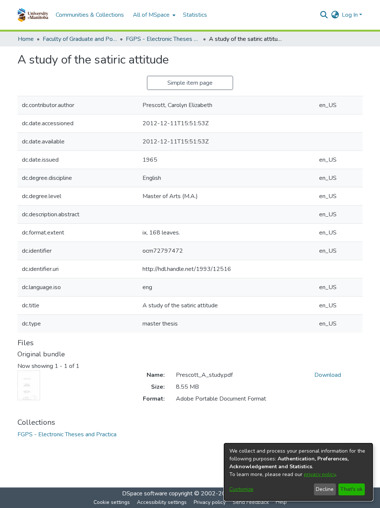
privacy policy (319, 474)
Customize (241, 489)
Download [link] (327, 375)
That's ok (351, 489)
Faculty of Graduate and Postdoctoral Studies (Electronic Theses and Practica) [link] (80, 39)
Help (281, 501)
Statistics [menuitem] (195, 15)
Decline (325, 489)
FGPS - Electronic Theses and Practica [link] (163, 39)
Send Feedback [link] (251, 502)
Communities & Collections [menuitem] (90, 15)
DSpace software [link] (144, 493)
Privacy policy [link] (210, 502)
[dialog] (298, 472)
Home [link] (26, 39)
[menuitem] (153, 15)
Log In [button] (350, 15)
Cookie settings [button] (112, 502)
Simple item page (190, 83)
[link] (67, 434)
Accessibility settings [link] (162, 502)
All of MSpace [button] (151, 15)
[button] (32, 14)
